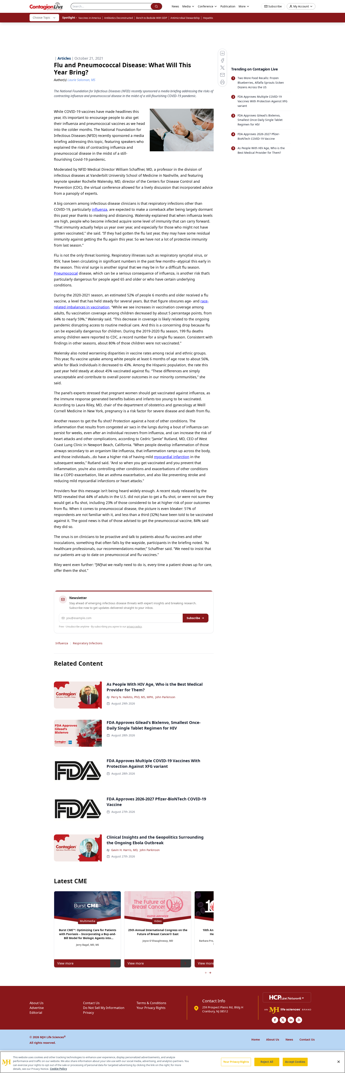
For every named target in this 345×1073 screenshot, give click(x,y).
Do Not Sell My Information (103, 1008)
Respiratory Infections (87, 643)
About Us (37, 1003)
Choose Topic (41, 17)
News (175, 6)
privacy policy (134, 626)
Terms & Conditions (151, 1003)
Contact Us (91, 1003)
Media (186, 6)
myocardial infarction (171, 456)
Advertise (37, 1008)
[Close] (338, 1061)
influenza (99, 209)
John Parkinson (165, 697)
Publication (227, 6)
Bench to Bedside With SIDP (151, 18)
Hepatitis (208, 18)
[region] (172, 1062)
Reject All (267, 1062)
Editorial (36, 1012)
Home (255, 1039)
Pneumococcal (66, 273)
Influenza (62, 643)
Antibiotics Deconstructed (118, 18)
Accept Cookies (295, 1062)
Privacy (88, 1012)
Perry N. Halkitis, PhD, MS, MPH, (132, 697)
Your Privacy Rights (151, 1008)
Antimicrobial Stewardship (185, 18)
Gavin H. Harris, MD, (124, 850)
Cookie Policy (58, 1069)
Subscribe (193, 618)
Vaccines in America (89, 18)
